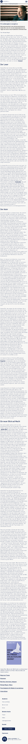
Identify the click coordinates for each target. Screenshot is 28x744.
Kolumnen (3, 678)
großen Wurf (4, 429)
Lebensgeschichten (6, 720)
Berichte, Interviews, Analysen (8, 681)
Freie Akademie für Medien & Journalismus (11, 688)
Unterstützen (3, 691)
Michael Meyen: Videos (6, 685)
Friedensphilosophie (13, 3)
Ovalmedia (18, 182)
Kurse (3, 707)
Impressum (5, 733)
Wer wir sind (5, 704)
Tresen (3, 714)
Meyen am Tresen (5, 675)
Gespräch (2, 361)
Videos (3, 717)
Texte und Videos (6, 701)
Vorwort (20, 61)
